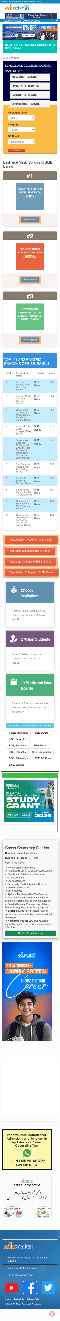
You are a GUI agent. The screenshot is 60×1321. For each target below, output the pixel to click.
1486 (51, 489)
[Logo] (30, 1245)
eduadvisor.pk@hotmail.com (22, 1268)
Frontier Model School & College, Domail (24, 399)
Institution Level (17, 112)
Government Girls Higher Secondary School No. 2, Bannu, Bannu (23, 520)
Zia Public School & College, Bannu (24, 480)
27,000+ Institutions (30, 592)
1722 (51, 440)
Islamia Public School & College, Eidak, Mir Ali (24, 430)
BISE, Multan (40, 745)
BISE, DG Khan (42, 758)
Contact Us (19, 1298)
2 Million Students (35, 639)
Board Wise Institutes (30, 725)
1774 (51, 426)
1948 (51, 382)
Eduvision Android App (21, 1275)
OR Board (13, 136)
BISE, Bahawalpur (18, 758)
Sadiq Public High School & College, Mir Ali (24, 492)
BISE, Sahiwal (16, 764)
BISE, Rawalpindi (18, 739)
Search (16, 150)
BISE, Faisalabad (18, 745)
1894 (51, 396)
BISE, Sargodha (17, 752)
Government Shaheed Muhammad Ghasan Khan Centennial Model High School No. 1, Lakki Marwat (23, 449)
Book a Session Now (30, 933)
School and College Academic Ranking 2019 (28, 68)
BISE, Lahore (41, 732)
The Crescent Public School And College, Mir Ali (23, 467)
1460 (51, 501)
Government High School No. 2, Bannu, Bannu (23, 504)
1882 (51, 410)
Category (13, 124)
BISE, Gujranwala (41, 752)
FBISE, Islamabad (18, 732)
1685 (51, 464)
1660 (51, 478)
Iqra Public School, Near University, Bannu (23, 385)
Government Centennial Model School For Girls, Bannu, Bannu (23, 414)
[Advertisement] (30, 1087)
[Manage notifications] (52, 1313)
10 (7, 515)
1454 (51, 515)
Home (5, 58)
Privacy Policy (34, 1298)
